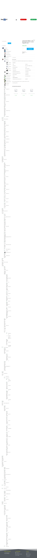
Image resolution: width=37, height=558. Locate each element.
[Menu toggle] (16, 19)
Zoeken (9, 43)
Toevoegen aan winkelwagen (30, 49)
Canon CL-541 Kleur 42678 (32, 93)
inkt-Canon (26, 52)
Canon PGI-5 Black (16, 93)
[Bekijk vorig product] (33, 39)
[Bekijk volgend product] (34, 39)
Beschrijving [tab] (14, 57)
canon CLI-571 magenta (23, 93)
